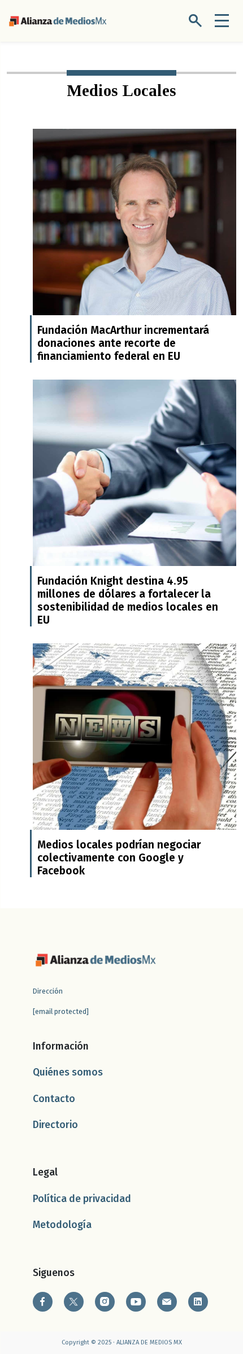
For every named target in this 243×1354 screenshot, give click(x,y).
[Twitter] (74, 1302)
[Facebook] (43, 1302)
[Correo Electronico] (167, 1302)
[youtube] (136, 1302)
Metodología (62, 1225)
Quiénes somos (68, 1072)
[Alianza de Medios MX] (58, 20)
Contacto (54, 1099)
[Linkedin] (198, 1302)
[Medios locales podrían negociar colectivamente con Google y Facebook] (134, 744)
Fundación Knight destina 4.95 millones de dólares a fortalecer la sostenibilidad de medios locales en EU (127, 600)
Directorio (55, 1125)
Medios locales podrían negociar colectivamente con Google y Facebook (119, 857)
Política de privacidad (82, 1199)
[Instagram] (105, 1302)
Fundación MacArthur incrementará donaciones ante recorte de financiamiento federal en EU (123, 343)
